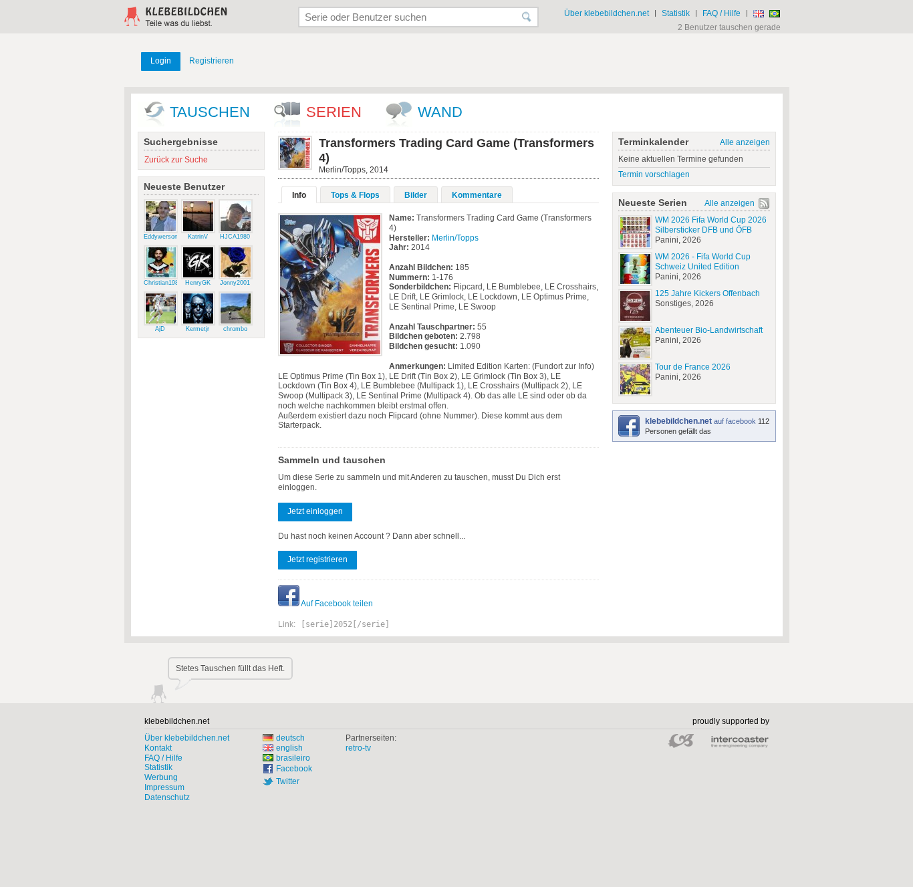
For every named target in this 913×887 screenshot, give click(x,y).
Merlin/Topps (455, 238)
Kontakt (158, 748)
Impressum (164, 787)
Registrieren (211, 61)
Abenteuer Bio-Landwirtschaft (709, 330)
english (289, 748)
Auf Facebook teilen (336, 603)
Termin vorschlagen (654, 174)
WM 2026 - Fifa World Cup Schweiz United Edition (703, 261)
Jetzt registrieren (317, 559)
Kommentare (477, 195)
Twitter (287, 781)
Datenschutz (167, 797)
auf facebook (701, 421)
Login (160, 61)
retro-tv (358, 748)
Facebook (294, 768)
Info (299, 195)
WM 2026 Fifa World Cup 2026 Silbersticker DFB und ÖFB (711, 225)
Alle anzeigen (745, 142)
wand (440, 112)
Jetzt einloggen (315, 511)
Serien (334, 112)
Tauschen (210, 112)
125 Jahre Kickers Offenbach (707, 293)
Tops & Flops (355, 195)
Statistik (676, 13)
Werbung (161, 777)
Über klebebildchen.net (606, 13)
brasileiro (293, 758)
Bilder (415, 195)
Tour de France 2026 (693, 367)
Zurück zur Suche (176, 159)
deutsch (290, 738)
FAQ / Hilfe (721, 13)
